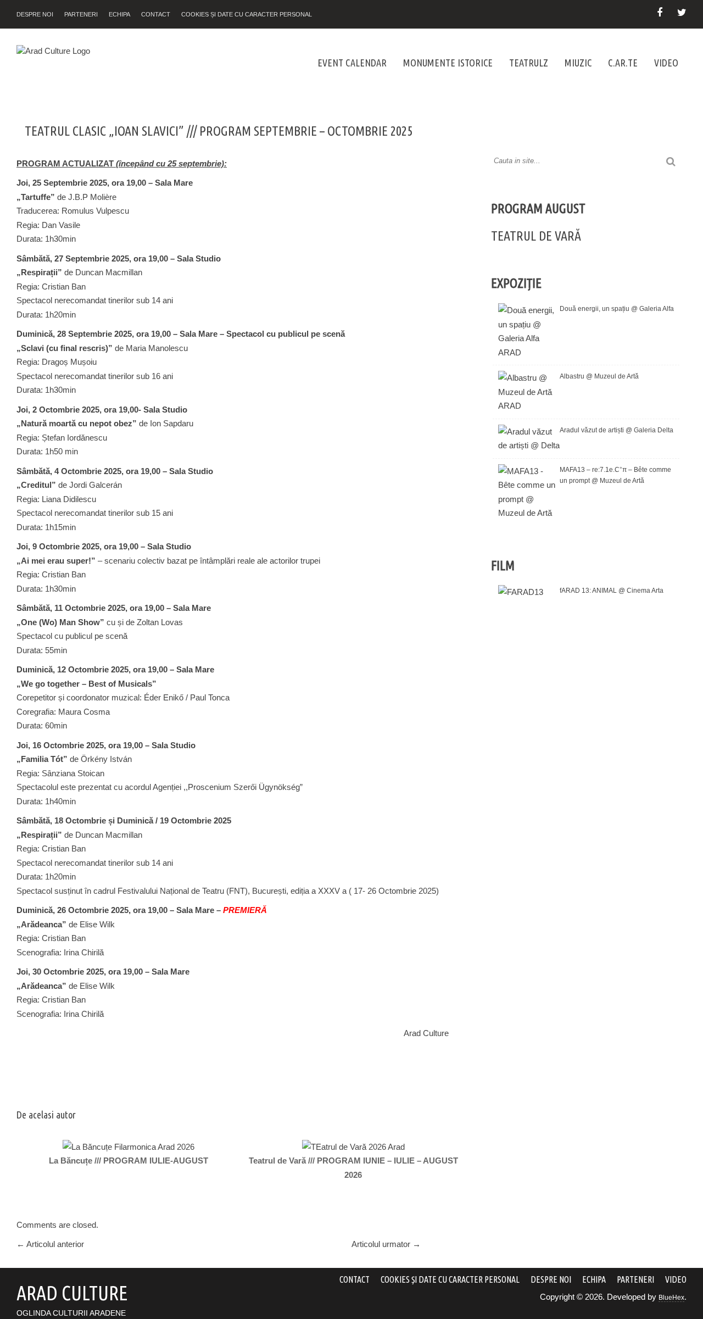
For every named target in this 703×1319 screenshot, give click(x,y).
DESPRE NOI (34, 14)
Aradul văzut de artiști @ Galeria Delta (616, 430)
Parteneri (81, 14)
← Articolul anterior (50, 1244)
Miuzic (578, 62)
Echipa (119, 14)
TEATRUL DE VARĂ (536, 236)
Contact (155, 14)
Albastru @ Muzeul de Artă (599, 376)
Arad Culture (426, 1033)
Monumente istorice (448, 62)
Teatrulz (528, 62)
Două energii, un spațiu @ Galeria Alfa (617, 309)
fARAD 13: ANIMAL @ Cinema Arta (611, 590)
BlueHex (671, 1297)
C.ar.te (623, 62)
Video (666, 62)
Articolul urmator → (386, 1244)
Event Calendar (352, 62)
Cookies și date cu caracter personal (246, 14)
